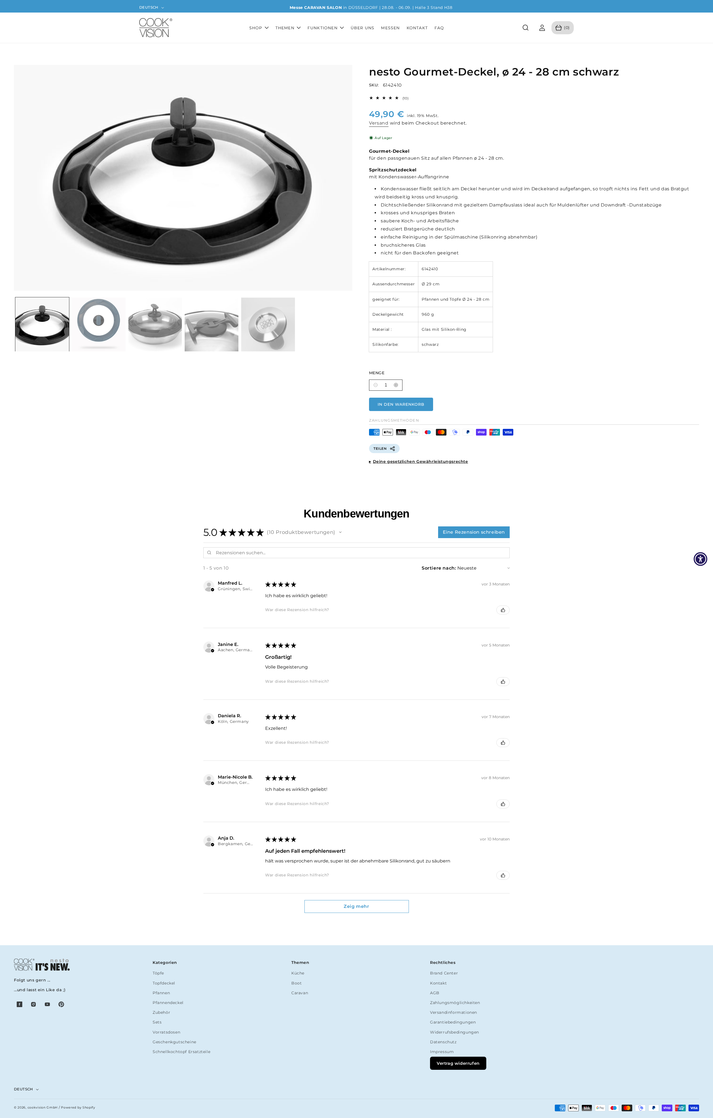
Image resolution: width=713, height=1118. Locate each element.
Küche (297, 973)
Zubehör (161, 1012)
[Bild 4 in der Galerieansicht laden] (211, 324)
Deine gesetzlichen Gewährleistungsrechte (420, 461)
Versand (379, 123)
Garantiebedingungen (453, 1022)
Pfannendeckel (168, 1002)
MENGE (376, 373)
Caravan (299, 992)
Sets (157, 1022)
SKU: (374, 85)
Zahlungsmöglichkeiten (455, 1002)
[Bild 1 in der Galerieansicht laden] (42, 324)
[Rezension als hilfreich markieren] (503, 610)
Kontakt (438, 983)
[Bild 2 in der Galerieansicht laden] (99, 324)
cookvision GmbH (43, 1107)
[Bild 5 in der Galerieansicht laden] (268, 324)
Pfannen (161, 992)
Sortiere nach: (439, 568)
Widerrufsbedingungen (454, 1032)
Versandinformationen (453, 1012)
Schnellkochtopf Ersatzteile (181, 1051)
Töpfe (158, 973)
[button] (526, 27)
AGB (434, 992)
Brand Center (444, 973)
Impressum (442, 1051)
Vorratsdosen (166, 1032)
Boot (296, 983)
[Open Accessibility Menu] (700, 559)
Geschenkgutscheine (174, 1041)
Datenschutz (443, 1041)
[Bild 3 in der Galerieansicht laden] (155, 324)
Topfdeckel (164, 983)
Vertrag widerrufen (458, 1063)
